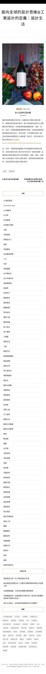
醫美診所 (6, 536)
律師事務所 (7, 375)
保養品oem (33, 616)
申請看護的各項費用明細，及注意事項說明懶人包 (34, 180)
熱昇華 (5, 468)
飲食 (5, 555)
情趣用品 (6, 390)
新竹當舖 (18, 635)
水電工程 (31, 635)
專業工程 (6, 317)
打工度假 (6, 414)
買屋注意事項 (12, 643)
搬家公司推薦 (8, 424)
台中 (27, 620)
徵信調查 (22, 631)
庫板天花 (6, 351)
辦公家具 (6, 511)
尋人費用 (6, 332)
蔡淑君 (36, 639)
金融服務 (6, 541)
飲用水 (5, 550)
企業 (5, 230)
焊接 (5, 463)
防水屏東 (34, 643)
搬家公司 (6, 419)
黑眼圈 (5, 650)
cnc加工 (17, 616)
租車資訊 (6, 478)
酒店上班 (6, 521)
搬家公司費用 (8, 429)
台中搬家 (34, 620)
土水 (38, 624)
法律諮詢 (6, 453)
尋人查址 (6, 327)
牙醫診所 (6, 473)
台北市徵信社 (8, 278)
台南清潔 (25, 624)
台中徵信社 (7, 273)
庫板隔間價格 (8, 356)
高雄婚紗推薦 (22, 646)
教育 (5, 434)
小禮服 (5, 337)
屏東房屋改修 (15, 628)
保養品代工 (7, 239)
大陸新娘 (5, 628)
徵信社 (5, 380)
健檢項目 (5, 620)
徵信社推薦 (7, 385)
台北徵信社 (16, 624)
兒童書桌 (6, 249)
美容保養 (6, 492)
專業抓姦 (6, 322)
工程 (5, 346)
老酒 (4, 171)
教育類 (5, 439)
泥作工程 (5, 639)
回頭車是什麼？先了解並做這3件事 (16, 578)
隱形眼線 (5, 646)
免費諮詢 (13, 620)
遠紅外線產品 (8, 516)
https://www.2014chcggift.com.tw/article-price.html (21, 143)
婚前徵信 (6, 303)
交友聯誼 (6, 220)
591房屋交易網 (7, 616)
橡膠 (25, 635)
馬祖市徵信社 (8, 565)
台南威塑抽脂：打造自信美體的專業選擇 (18, 591)
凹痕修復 (21, 620)
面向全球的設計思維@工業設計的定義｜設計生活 (22, 18)
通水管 (21, 643)
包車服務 (6, 269)
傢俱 (5, 244)
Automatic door (9, 205)
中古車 (5, 215)
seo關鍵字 (7, 210)
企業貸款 (25, 616)
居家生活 (6, 341)
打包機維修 (39, 631)
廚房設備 (6, 361)
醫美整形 (6, 531)
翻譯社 (22, 639)
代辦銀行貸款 (8, 225)
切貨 (5, 264)
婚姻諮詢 (6, 307)
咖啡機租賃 (7, 283)
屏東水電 (23, 628)
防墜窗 (27, 643)
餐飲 (5, 560)
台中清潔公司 (7, 624)
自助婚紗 (29, 639)
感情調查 (6, 400)
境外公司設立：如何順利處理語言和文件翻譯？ (20, 603)
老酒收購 (19, 109)
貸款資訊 (6, 507)
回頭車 (5, 288)
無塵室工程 (14, 639)
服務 (5, 444)
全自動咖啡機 (8, 254)
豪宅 (4, 643)
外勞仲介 (6, 293)
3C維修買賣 (7, 201)
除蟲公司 (6, 545)
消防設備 (6, 458)
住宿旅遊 (6, 235)
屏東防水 (31, 628)
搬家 (4, 635)
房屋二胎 (6, 409)
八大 (5, 259)
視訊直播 (6, 502)
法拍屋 (39, 635)
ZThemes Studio (16, 666)
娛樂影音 (6, 298)
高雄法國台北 (33, 646)
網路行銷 (6, 482)
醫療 (5, 526)
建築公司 (6, 366)
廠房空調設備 (7, 631)
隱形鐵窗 (13, 646)
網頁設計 (6, 487)
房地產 (5, 405)
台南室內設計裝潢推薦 (10, 179)
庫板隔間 (39, 628)
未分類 (5, 448)
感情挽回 (6, 395)
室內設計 (6, 312)
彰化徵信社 (7, 371)
